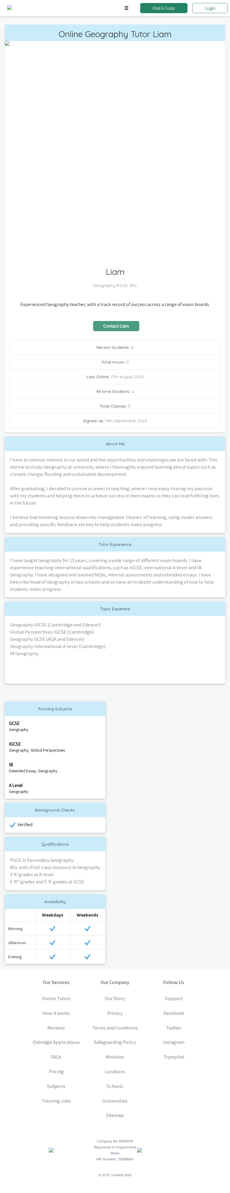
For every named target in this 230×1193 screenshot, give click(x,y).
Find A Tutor (163, 8)
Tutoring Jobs (56, 1101)
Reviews (56, 1028)
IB (11, 764)
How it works (56, 1013)
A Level (15, 785)
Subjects (56, 1086)
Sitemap (115, 1115)
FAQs (56, 1057)
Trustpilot (173, 1057)
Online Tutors (56, 998)
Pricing (56, 1071)
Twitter (173, 1028)
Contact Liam (116, 326)
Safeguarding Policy (115, 1042)
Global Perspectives (48, 750)
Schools (115, 1086)
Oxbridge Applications (56, 1042)
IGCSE (15, 744)
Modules (115, 1057)
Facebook (174, 1013)
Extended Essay (22, 770)
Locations (115, 1071)
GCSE (14, 723)
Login (210, 8)
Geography (18, 729)
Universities (115, 1101)
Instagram (173, 1042)
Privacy (115, 1013)
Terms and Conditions (115, 1028)
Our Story (115, 998)
